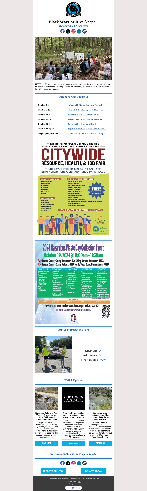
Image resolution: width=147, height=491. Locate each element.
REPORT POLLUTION (53, 471)
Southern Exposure (76, 423)
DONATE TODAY (93, 471)
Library (81, 429)
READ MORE (46, 443)
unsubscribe (89, 478)
